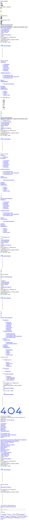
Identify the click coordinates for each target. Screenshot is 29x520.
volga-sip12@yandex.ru (6, 34)
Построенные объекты (8, 83)
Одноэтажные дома (8, 75)
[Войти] (1, 113)
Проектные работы (5, 446)
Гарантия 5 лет (4, 443)
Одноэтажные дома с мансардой (11, 76)
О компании (6, 64)
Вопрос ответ (6, 95)
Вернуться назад (4, 419)
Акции (5, 91)
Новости (5, 92)
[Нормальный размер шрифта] (1, 3)
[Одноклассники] (3, 106)
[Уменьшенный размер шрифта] (1, 2)
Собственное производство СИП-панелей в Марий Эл (14, 439)
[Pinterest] (4, 109)
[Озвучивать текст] (1, 21)
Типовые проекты (5, 73)
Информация (4, 89)
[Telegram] (3, 103)
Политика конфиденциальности (8, 506)
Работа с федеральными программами (10, 441)
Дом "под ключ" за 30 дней (7, 442)
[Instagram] (3, 102)
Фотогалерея (4, 450)
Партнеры (5, 66)
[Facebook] (3, 101)
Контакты (3, 87)
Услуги (2, 80)
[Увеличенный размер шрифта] (2, 5)
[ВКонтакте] (3, 99)
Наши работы (4, 81)
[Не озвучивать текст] (1, 23)
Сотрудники (6, 68)
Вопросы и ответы (5, 449)
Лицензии (5, 65)
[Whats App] (3, 107)
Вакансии (5, 69)
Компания (3, 62)
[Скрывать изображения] (1, 18)
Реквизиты (6, 70)
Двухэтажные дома (8, 77)
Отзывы (3, 86)
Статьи (5, 93)
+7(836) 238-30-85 (7, 28)
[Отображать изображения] (1, 17)
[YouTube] (3, 105)
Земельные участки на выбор (8, 444)
